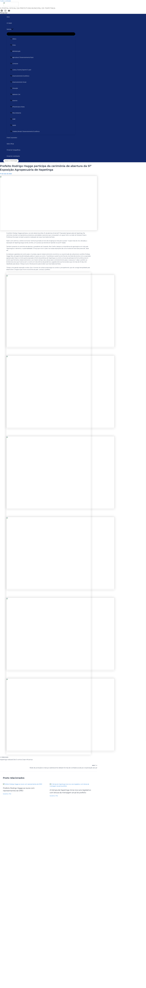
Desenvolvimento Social (19, 82)
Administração (16, 51)
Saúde (14, 125)
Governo (14, 100)
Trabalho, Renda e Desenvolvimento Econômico (26, 131)
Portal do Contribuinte (13, 156)
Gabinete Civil (16, 94)
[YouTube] (9, 11)
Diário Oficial (10, 144)
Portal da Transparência (13, 150)
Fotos (14, 45)
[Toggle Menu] (41, 34)
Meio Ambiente (16, 113)
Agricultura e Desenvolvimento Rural (22, 57)
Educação (15, 88)
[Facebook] (1, 11)
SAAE (13, 119)
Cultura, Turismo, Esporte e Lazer (21, 70)
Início (8, 17)
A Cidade (9, 23)
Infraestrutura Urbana (18, 107)
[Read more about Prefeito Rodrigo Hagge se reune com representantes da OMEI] (22, 784)
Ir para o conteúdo (5, 1)
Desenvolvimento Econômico (20, 76)
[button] (4, 13)
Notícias (9, 29)
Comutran (15, 63)
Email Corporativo (12, 137)
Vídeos (14, 39)
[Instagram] (5, 11)
